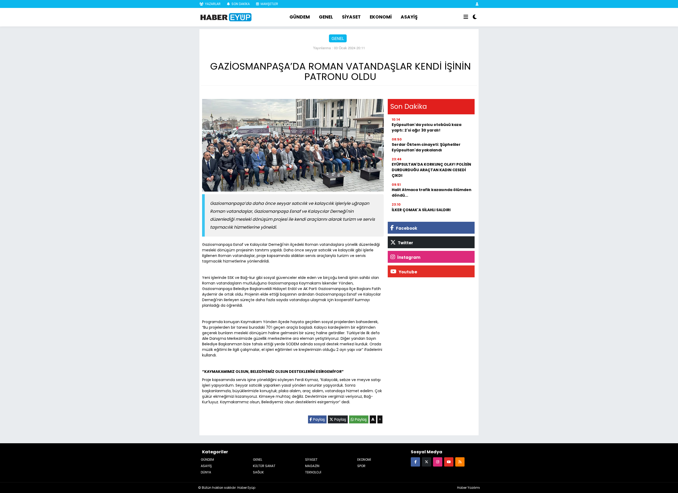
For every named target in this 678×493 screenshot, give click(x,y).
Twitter (405, 243)
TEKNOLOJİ (313, 472)
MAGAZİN (312, 466)
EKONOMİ (381, 17)
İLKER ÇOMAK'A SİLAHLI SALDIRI (421, 209)
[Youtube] (448, 461)
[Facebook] (415, 461)
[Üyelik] (477, 4)
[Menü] (466, 17)
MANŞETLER (269, 4)
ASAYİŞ (409, 17)
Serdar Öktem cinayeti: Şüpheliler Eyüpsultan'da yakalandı (426, 147)
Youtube (407, 272)
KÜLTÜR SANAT (264, 466)
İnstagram (408, 257)
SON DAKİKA (240, 4)
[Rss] (460, 461)
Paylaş (318, 419)
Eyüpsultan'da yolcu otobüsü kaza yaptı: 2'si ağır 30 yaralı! (426, 127)
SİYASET (351, 17)
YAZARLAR (212, 4)
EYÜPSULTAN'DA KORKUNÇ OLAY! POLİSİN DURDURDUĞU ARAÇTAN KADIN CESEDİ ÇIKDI (431, 170)
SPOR (361, 466)
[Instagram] (437, 461)
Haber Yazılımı (468, 487)
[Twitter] (426, 461)
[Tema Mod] (475, 17)
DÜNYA (206, 472)
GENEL (326, 17)
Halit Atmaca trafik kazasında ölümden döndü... (431, 192)
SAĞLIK (258, 472)
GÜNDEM (299, 17)
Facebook (406, 228)
